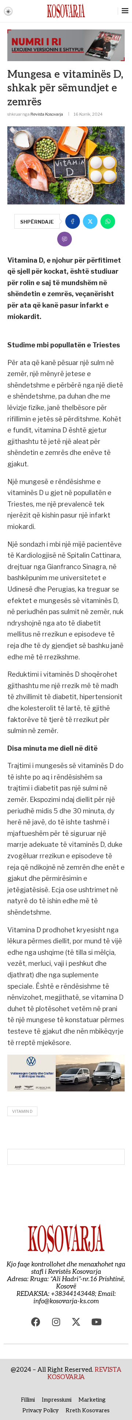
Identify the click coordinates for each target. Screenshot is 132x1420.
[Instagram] (56, 1321)
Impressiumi (57, 1399)
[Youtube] (96, 1321)
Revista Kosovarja (46, 114)
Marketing (92, 1399)
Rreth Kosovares (88, 1410)
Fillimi (28, 1399)
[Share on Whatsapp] (107, 221)
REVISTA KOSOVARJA (84, 1373)
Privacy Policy (40, 1410)
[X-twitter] (76, 1321)
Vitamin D (22, 1111)
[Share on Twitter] (90, 221)
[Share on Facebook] (72, 221)
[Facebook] (36, 1321)
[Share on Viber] (64, 239)
